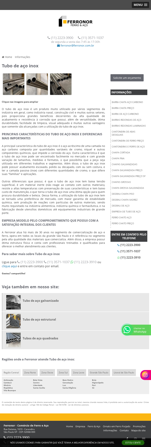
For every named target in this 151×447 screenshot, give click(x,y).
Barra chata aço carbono (127, 102)
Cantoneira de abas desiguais (123, 133)
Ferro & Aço (94, 426)
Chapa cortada (121, 152)
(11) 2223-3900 (62, 37)
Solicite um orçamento (127, 78)
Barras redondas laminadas (129, 125)
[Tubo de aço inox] (14, 84)
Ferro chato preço (123, 223)
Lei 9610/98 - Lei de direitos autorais (72, 404)
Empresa (80, 426)
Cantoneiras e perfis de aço (128, 146)
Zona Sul (63, 372)
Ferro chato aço (121, 217)
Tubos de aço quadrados (40, 338)
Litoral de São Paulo (124, 372)
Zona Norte (30, 372)
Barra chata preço (123, 108)
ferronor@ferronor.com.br (77, 45)
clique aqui (9, 266)
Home (69, 426)
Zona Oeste (47, 372)
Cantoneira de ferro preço (128, 140)
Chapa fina (118, 158)
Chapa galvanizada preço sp (128, 176)
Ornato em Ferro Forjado (116, 426)
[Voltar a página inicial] (75, 20)
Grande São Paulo (99, 372)
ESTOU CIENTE (133, 442)
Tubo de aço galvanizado (41, 301)
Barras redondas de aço (126, 119)
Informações (121, 92)
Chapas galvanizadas (124, 164)
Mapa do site (138, 430)
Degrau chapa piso (123, 193)
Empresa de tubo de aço (126, 211)
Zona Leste (78, 372)
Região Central (11, 372)
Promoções (139, 426)
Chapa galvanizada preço (127, 170)
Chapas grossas (121, 182)
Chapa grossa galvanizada (128, 188)
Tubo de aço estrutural (39, 319)
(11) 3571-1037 (92, 37)
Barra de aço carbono (125, 114)
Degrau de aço (120, 205)
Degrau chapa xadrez (125, 199)
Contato (124, 430)
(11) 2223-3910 (85, 262)
